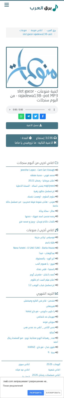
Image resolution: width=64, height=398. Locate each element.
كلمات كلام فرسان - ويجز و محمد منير (37, 222)
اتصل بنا (26, 377)
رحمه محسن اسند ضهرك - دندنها (40, 216)
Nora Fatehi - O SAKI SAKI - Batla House (34, 248)
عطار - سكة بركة (47, 211)
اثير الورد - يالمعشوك (45, 259)
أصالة (52, 333)
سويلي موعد (49, 322)
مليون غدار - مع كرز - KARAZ (41, 347)
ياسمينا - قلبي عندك (45, 269)
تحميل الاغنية (33, 125)
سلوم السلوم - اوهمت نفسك (41, 197)
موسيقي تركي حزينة (45, 237)
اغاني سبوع (24, 364)
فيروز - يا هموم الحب (45, 264)
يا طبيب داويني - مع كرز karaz (40, 311)
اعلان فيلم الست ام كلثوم (43, 280)
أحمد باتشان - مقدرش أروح (42, 275)
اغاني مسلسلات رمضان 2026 (46, 375)
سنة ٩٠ (51, 352)
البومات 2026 (53, 364)
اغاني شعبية (54, 370)
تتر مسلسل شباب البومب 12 (41, 285)
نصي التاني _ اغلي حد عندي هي (39, 327)
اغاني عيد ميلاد (22, 370)
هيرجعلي (50, 306)
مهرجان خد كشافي (46, 317)
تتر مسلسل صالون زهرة (44, 191)
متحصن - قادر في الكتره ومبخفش (39, 301)
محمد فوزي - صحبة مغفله (42, 175)
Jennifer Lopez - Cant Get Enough (38, 170)
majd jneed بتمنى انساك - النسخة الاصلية (35, 186)
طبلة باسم (50, 243)
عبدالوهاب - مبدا (47, 253)
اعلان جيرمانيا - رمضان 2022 (41, 181)
